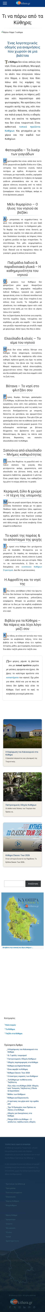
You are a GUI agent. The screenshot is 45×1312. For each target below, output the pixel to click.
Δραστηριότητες (12, 1241)
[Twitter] (15, 1307)
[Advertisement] (22, 980)
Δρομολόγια (10, 1219)
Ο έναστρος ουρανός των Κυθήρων (23, 1076)
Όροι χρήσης (11, 1188)
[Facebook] (10, 1307)
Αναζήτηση (33, 884)
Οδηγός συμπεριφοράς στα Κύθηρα (23, 1062)
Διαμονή (9, 1224)
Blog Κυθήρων (11, 1205)
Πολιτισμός (10, 1025)
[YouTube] (29, 1307)
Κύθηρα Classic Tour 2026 (18, 855)
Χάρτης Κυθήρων (12, 1201)
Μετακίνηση (10, 1228)
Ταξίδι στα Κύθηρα (13, 1033)
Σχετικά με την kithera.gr (24, 1158)
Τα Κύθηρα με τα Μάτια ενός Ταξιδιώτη (20, 1081)
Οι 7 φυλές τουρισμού (17, 1055)
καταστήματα (12, 677)
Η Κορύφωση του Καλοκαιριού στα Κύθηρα (22, 753)
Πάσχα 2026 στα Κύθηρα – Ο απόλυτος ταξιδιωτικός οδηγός (22, 1120)
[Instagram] (20, 1307)
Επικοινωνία (10, 1197)
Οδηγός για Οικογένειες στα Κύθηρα (20, 1114)
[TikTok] (34, 1307)
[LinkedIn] (24, 1307)
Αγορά (8, 1237)
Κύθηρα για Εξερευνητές (18, 1098)
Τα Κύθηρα (10, 1029)
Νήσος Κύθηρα (11, 1215)
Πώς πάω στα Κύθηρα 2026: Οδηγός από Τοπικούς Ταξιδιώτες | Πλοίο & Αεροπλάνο (23, 1088)
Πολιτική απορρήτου (14, 1192)
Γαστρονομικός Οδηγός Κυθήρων (21, 805)
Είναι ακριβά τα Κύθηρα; (18, 1069)
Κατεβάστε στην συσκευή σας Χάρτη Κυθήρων (17, 947)
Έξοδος (9, 1232)
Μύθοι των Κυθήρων (16, 1094)
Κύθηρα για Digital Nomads (19, 1066)
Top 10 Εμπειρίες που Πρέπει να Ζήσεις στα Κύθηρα (22, 1108)
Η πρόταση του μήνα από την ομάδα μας (23, 1102)
